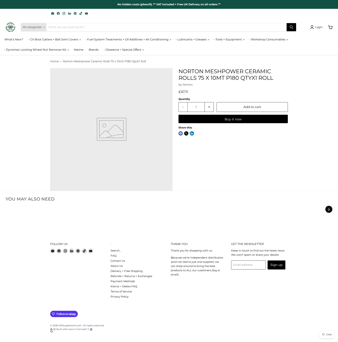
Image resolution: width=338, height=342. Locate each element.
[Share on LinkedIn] (192, 133)
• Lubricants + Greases (191, 39)
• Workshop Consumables (267, 39)
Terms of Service (121, 291)
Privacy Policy (120, 296)
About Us (117, 266)
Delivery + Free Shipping (127, 271)
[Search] (291, 27)
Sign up (276, 265)
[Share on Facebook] (181, 133)
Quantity (184, 99)
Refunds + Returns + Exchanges (131, 276)
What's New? (13, 39)
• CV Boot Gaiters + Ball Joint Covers (54, 39)
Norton (188, 84)
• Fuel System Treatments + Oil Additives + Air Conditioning (127, 39)
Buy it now (233, 119)
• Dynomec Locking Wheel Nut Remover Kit (35, 49)
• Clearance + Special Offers (123, 49)
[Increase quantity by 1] (209, 107)
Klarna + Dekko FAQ (124, 286)
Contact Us (118, 260)
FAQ (114, 255)
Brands (94, 49)
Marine (78, 49)
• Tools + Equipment (228, 39)
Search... (116, 250)
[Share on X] (186, 133)
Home (54, 61)
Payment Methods (123, 281)
